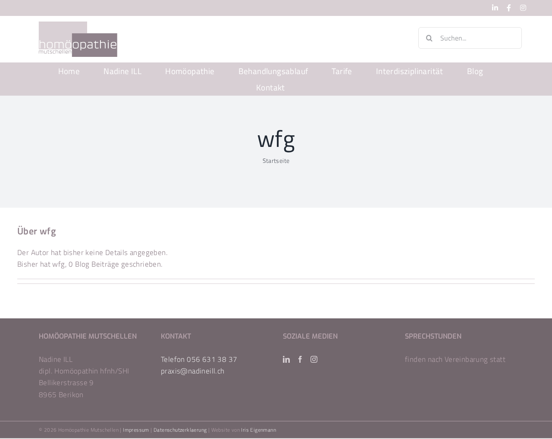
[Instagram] (313, 359)
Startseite (276, 160)
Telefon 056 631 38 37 (199, 359)
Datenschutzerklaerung (180, 430)
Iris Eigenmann (258, 430)
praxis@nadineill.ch (193, 371)
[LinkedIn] (286, 359)
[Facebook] (300, 359)
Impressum (136, 430)
